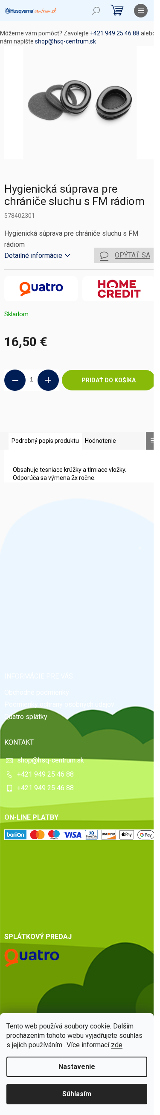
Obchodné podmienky (36, 692)
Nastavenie (76, 1067)
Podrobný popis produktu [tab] (45, 440)
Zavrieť (62, 419)
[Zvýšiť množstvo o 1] (48, 380)
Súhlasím (76, 1094)
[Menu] (140, 10)
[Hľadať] (96, 10)
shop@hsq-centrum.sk (65, 41)
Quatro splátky (25, 717)
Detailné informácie (33, 255)
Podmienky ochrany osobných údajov (59, 704)
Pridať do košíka (108, 380)
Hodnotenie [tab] (100, 440)
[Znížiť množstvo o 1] (15, 380)
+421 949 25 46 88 (115, 33)
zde (116, 1045)
